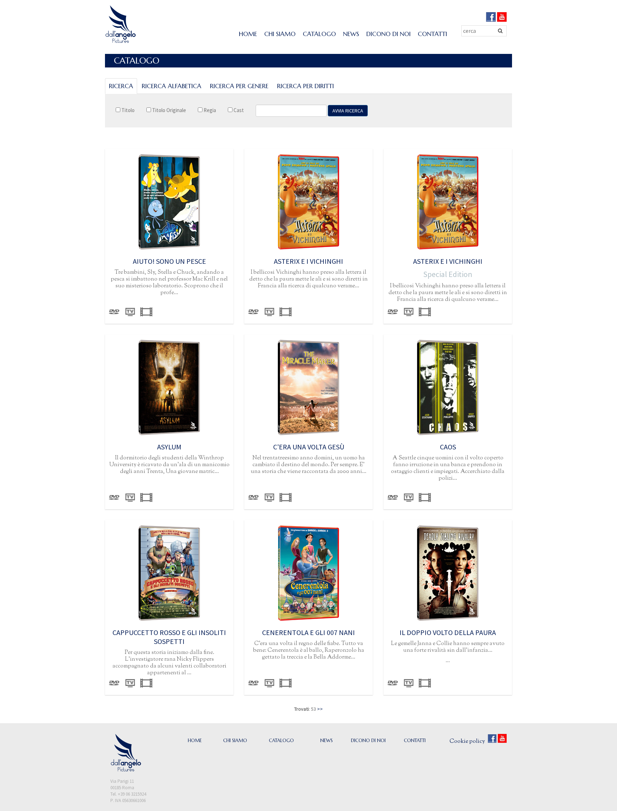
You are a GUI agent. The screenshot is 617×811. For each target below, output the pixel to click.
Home (248, 34)
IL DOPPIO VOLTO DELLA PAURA (448, 632)
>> (320, 709)
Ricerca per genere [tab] (239, 86)
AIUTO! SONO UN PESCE (169, 261)
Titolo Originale (168, 110)
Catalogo (319, 34)
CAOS (448, 446)
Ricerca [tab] (121, 86)
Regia (209, 110)
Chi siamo (280, 34)
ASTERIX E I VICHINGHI (308, 261)
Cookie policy (467, 741)
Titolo (127, 110)
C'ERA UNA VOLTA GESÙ (308, 446)
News (351, 34)
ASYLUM (169, 446)
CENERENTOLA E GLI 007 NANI (308, 632)
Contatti (432, 34)
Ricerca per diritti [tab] (305, 86)
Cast (238, 110)
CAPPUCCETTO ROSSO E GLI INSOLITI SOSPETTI (169, 637)
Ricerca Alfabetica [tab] (171, 86)
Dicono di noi (388, 34)
